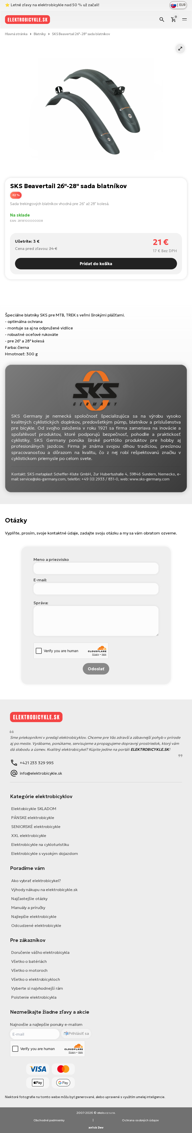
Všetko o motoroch (29, 970)
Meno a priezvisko (51, 559)
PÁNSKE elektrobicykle (32, 817)
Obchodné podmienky (49, 1120)
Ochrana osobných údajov (140, 1120)
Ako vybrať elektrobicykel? (35, 880)
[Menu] (184, 19)
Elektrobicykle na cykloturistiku (40, 844)
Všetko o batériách (29, 961)
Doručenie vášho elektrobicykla (40, 952)
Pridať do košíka (96, 263)
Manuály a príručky (28, 907)
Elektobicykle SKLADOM (33, 808)
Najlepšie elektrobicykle (33, 916)
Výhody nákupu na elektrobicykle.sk (44, 889)
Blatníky (40, 34)
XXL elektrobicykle (28, 835)
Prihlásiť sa (78, 1033)
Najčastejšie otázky (29, 898)
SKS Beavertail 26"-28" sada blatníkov (81, 34)
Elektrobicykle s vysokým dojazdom (44, 853)
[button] (180, 49)
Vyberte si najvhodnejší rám (37, 988)
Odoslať (96, 668)
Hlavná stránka (16, 34)
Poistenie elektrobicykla (33, 997)
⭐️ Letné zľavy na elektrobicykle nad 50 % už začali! (52, 4)
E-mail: (40, 579)
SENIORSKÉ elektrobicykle (35, 826)
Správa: (41, 602)
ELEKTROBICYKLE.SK (149, 749)
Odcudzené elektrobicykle (36, 925)
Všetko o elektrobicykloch (35, 979)
